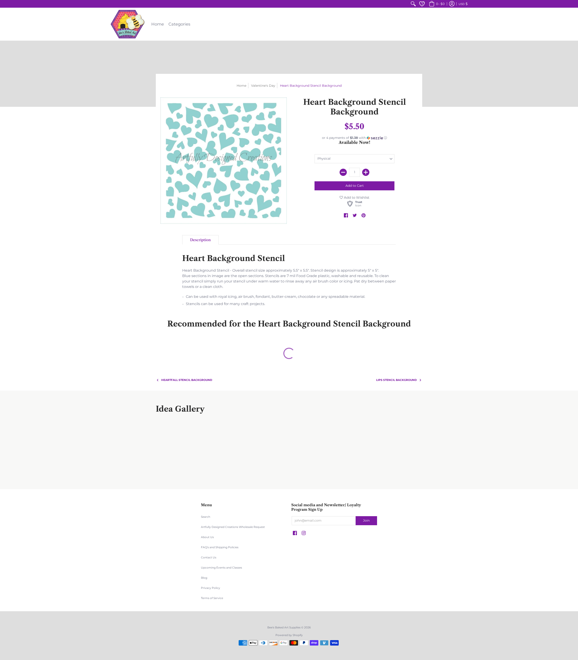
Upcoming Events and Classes (221, 567)
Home (241, 86)
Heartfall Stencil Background (186, 380)
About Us (207, 537)
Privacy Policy (210, 588)
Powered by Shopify (289, 635)
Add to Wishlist (356, 197)
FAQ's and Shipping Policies (219, 547)
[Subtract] (343, 172)
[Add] (365, 172)
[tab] (200, 240)
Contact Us (208, 557)
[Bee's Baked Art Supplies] (127, 24)
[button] (436, 4)
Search (205, 516)
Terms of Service (212, 598)
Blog (204, 577)
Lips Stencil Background (396, 380)
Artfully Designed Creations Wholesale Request (233, 527)
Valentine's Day (263, 86)
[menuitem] (413, 4)
